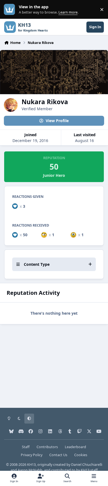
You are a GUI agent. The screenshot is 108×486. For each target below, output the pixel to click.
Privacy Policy (31, 455)
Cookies (80, 455)
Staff (26, 447)
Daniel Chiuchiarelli (86, 464)
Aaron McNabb (30, 470)
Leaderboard (75, 447)
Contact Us (58, 455)
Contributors (47, 447)
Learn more (10, 9)
